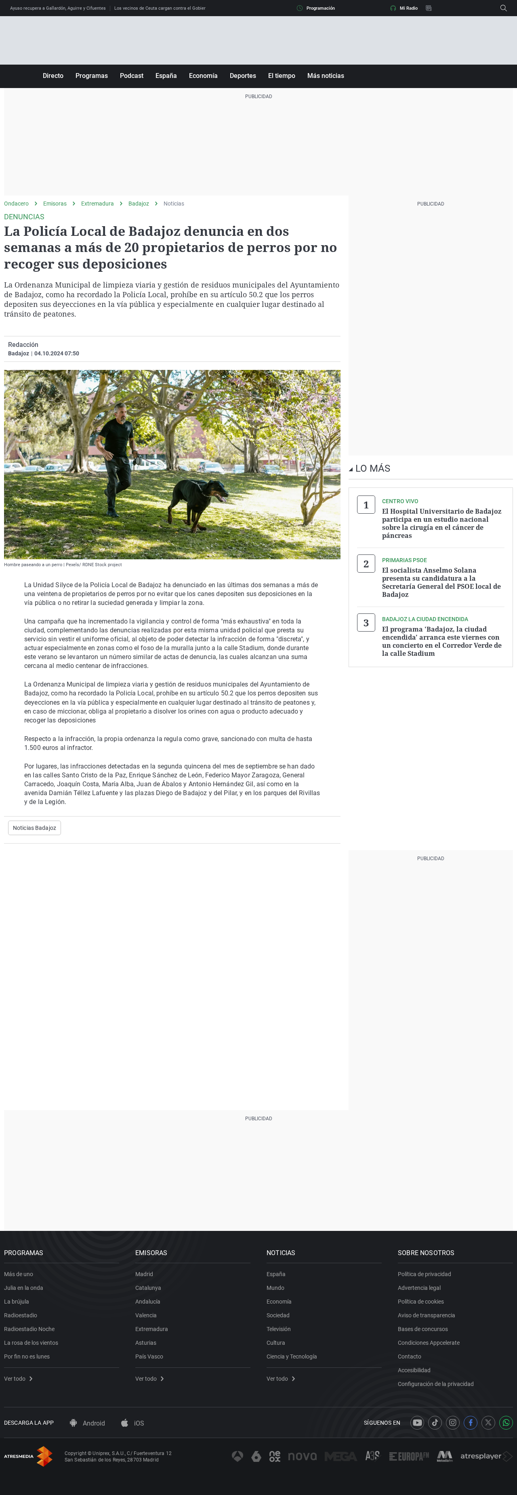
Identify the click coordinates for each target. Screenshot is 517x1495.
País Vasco (149, 1356)
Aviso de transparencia (426, 1315)
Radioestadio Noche (29, 1329)
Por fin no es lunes (27, 1356)
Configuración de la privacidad (436, 1384)
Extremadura (97, 203)
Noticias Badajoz (34, 828)
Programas (92, 76)
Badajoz (138, 203)
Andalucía (147, 1301)
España (166, 76)
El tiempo (281, 76)
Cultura (276, 1343)
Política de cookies (421, 1301)
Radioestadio (20, 1315)
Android (93, 1423)
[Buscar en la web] (503, 8)
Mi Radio (409, 8)
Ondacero (16, 203)
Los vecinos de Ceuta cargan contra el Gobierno (162, 8)
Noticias (174, 203)
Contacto (409, 1356)
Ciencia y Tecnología (292, 1356)
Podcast (131, 76)
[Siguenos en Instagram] (453, 1423)
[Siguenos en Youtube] (417, 1423)
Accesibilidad (414, 1370)
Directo (53, 76)
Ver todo (14, 1379)
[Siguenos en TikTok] (435, 1423)
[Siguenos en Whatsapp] (506, 1423)
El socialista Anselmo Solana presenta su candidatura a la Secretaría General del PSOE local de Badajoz (441, 582)
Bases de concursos (423, 1329)
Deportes (243, 76)
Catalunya (148, 1288)
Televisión (279, 1329)
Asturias (145, 1343)
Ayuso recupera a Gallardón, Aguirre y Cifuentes (58, 8)
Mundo (275, 1288)
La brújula (16, 1301)
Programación (321, 8)
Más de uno (18, 1274)
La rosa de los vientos (31, 1343)
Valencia (146, 1315)
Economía (203, 76)
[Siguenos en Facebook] (470, 1423)
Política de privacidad (424, 1274)
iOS (138, 1423)
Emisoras (55, 203)
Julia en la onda (23, 1288)
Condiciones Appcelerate (429, 1343)
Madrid (144, 1274)
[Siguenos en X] (488, 1423)
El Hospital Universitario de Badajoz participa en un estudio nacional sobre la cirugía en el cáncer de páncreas (441, 523)
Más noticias (325, 76)
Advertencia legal (419, 1288)
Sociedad (278, 1315)
